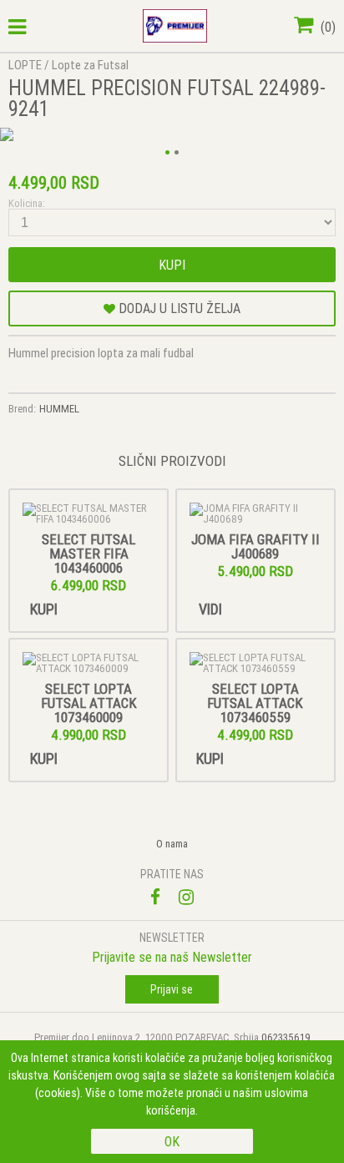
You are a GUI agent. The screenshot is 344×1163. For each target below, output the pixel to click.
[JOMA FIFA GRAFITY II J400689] (255, 513)
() (326, 26)
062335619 (286, 1037)
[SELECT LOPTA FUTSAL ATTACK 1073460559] (255, 663)
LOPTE (25, 65)
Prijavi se (171, 989)
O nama (172, 844)
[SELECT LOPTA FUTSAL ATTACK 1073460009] (88, 663)
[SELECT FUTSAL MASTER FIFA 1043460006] (88, 513)
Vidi (210, 609)
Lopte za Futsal (90, 65)
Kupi (172, 264)
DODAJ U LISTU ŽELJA (177, 308)
